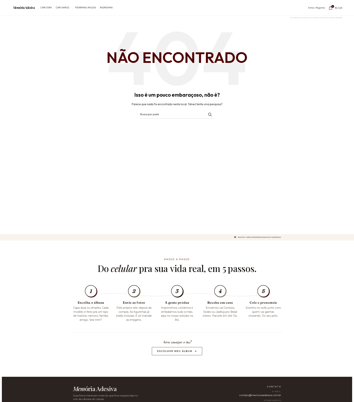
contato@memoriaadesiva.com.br (260, 395)
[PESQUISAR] (210, 114)
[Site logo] (24, 7)
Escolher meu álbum (175, 351)
